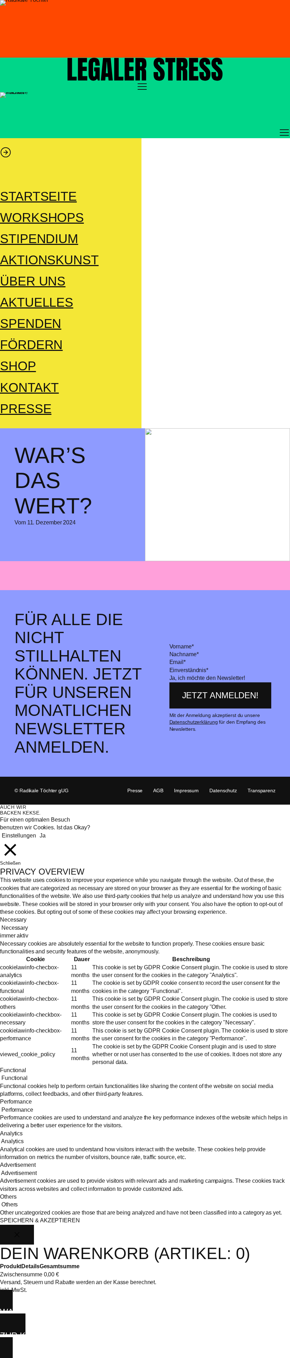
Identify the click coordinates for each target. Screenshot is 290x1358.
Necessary (14, 928)
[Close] (17, 1235)
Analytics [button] (11, 1133)
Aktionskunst (49, 260)
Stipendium (39, 239)
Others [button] (8, 1197)
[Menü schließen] (5, 152)
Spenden (30, 324)
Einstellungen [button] (19, 836)
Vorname (181, 646)
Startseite (38, 196)
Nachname (184, 654)
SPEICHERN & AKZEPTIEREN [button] (40, 1220)
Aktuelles (36, 302)
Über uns (32, 281)
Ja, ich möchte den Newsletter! (207, 678)
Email (177, 662)
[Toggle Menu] (142, 86)
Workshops (42, 218)
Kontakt (29, 388)
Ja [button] (43, 836)
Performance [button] (16, 1102)
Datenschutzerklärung (193, 722)
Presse (25, 409)
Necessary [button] (13, 920)
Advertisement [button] (18, 1165)
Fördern (31, 345)
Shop (18, 366)
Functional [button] (13, 1070)
